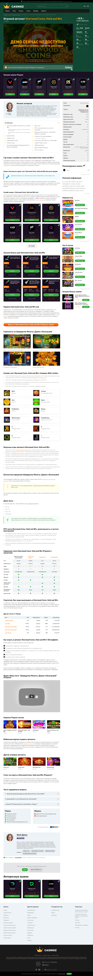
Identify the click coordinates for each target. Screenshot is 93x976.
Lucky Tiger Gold (31, 557)
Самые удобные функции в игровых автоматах (73, 188)
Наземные (30, 922)
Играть (10, 94)
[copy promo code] (12, 91)
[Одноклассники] (55, 827)
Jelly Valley (7, 623)
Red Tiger (77, 234)
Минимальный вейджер (30, 286)
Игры (14, 11)
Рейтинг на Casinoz (40, 200)
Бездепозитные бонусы (9, 932)
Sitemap (77, 927)
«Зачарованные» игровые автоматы (71, 184)
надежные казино (8, 165)
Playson (5, 733)
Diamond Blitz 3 (78, 232)
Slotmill (76, 218)
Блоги (28, 938)
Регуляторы (30, 930)
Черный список (7, 912)
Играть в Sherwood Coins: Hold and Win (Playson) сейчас (31, 325)
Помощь (77, 920)
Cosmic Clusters (78, 224)
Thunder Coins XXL (9, 620)
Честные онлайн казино (10, 925)
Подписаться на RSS (51, 969)
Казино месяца (31, 925)
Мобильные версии (28, 743)
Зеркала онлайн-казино (10, 930)
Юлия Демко (9, 113)
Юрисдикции (30, 927)
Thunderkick (77, 257)
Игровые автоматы (8, 922)
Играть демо (80, 205)
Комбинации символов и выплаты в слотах (73, 190)
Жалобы (35, 11)
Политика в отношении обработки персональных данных (81, 916)
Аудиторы (29, 932)
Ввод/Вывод (30, 912)
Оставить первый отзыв (83, 20)
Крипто (29, 915)
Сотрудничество (55, 910)
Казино (7, 11)
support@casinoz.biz (68, 1)
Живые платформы (32, 917)
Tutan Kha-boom (78, 272)
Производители (31, 910)
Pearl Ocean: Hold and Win (11, 626)
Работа (53, 912)
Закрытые (6, 915)
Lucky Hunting (8, 632)
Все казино (32, 246)
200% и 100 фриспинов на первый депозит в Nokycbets (81, 303)
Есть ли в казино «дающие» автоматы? (72, 181)
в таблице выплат (42, 377)
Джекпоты (6, 917)
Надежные (6, 920)
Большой (45, 286)
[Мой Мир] (53, 827)
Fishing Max (42, 557)
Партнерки (54, 915)
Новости (43, 11)
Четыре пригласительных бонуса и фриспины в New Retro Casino (82, 296)
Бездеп (6, 263)
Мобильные (30, 935)
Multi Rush (77, 200)
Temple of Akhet (78, 256)
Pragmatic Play (78, 210)
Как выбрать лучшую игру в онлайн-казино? (73, 186)
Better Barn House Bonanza (81, 208)
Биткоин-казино (8, 935)
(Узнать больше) (62, 973)
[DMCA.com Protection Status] (45, 965)
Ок (69, 973)
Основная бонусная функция (22, 450)
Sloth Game (77, 248)
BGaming (77, 202)
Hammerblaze (78, 264)
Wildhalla (77, 216)
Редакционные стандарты (81, 925)
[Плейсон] (87, 106)
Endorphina (77, 249)
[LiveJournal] (51, 827)
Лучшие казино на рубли (10, 927)
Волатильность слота (10, 539)
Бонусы (21, 11)
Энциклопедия (7, 938)
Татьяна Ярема (18, 857)
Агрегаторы (30, 920)
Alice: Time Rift (78, 280)
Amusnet (34, 769)
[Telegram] (57, 827)
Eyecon (5, 769)
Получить (12, 271)
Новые (5, 910)
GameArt (20, 769)
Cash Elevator (54, 557)
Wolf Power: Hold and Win (11, 629)
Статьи (28, 11)
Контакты (77, 922)
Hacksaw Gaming (51, 769)
